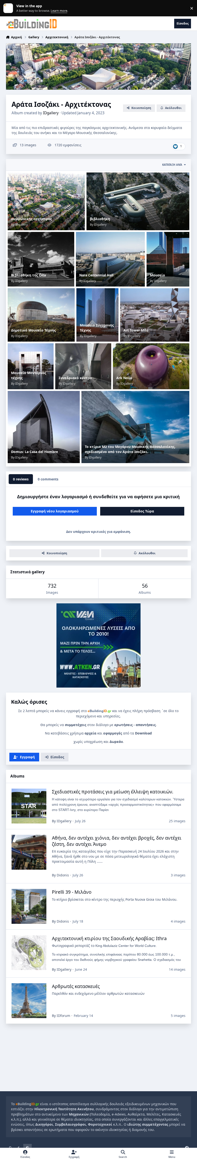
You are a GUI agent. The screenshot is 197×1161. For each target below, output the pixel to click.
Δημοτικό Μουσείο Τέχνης (33, 330)
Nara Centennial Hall (96, 275)
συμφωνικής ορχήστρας (31, 219)
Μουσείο (157, 275)
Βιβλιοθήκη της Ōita (28, 275)
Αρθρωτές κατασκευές (76, 986)
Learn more (9, 8)
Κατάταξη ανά (172, 164)
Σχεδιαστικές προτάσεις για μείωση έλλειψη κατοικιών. (112, 791)
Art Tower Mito (135, 330)
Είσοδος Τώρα (142, 511)
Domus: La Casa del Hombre (34, 451)
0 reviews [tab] (21, 479)
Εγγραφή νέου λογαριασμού (55, 511)
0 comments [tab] (48, 479)
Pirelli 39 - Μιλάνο (72, 892)
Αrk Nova (124, 378)
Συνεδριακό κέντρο (75, 378)
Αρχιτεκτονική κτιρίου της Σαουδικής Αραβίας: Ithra (109, 938)
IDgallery (51, 112)
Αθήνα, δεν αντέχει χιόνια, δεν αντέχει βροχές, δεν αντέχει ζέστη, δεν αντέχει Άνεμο (116, 841)
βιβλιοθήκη (100, 219)
